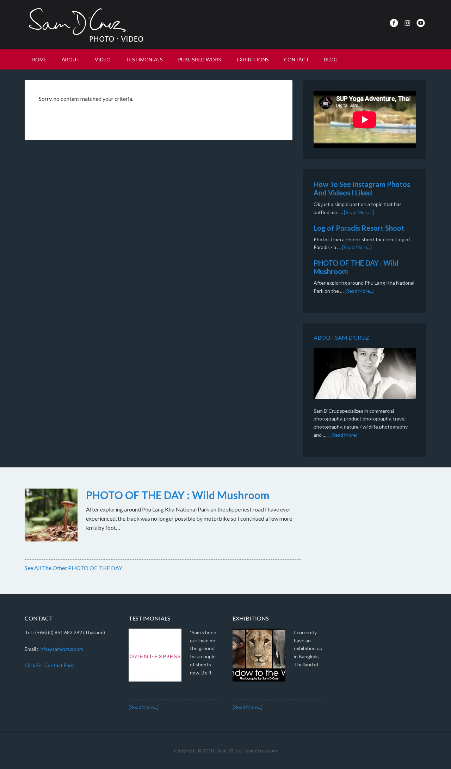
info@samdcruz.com (61, 649)
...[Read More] (342, 435)
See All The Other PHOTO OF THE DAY (73, 567)
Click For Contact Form (50, 665)
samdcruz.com (261, 750)
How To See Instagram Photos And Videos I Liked (362, 188)
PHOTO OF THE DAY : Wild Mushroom (178, 495)
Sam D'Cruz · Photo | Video (84, 24)
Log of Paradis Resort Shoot (359, 228)
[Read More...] (359, 212)
